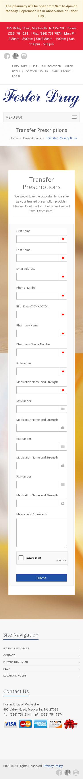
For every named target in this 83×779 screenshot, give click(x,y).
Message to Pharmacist (32, 514)
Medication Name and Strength (37, 382)
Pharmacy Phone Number (33, 344)
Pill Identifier (51, 66)
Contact (9, 655)
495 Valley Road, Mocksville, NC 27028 (35, 28)
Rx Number (23, 363)
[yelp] (32, 58)
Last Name (23, 250)
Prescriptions (32, 138)
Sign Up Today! (61, 71)
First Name (23, 231)
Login (16, 76)
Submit (41, 578)
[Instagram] (24, 56)
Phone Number (26, 288)
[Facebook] (7, 56)
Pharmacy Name (27, 325)
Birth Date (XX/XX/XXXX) (32, 306)
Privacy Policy (53, 766)
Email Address (25, 269)
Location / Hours (36, 71)
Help (34, 66)
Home (14, 138)
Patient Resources (16, 648)
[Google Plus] (15, 56)
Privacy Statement (15, 661)
